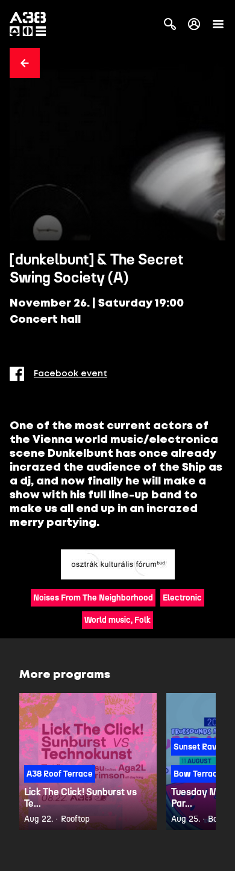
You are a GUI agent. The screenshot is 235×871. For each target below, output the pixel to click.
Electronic (182, 598)
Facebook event (70, 373)
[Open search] (170, 24)
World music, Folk (117, 620)
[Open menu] (218, 24)
